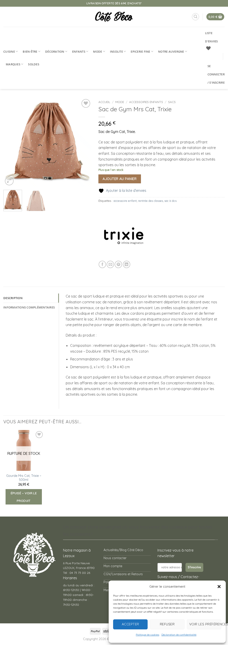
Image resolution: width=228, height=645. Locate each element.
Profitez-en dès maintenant (110, 330)
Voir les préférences (205, 624)
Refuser (167, 624)
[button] (219, 586)
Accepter (130, 624)
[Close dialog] (175, 268)
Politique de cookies (147, 634)
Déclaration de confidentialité (178, 634)
